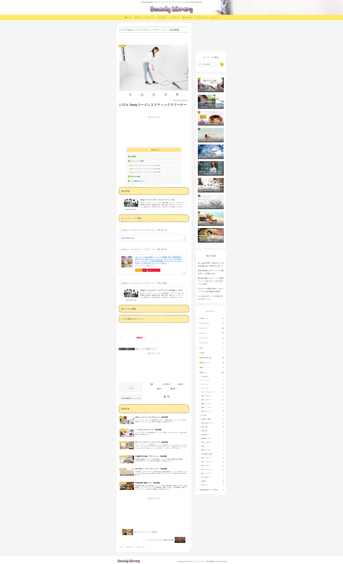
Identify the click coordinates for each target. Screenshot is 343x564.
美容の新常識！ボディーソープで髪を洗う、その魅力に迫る (210, 272)
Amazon (138, 270)
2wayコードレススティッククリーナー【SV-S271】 (145, 165)
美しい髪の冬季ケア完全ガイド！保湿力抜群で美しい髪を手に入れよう (210, 264)
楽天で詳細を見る (127, 238)
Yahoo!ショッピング (153, 270)
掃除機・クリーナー (151, 349)
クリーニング (141, 349)
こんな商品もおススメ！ (138, 181)
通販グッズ (131, 349)
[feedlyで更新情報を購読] (164, 396)
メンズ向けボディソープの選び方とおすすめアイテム (210, 297)
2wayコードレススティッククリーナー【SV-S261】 (145, 168)
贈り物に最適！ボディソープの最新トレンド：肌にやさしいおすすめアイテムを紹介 (210, 281)
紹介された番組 (135, 176)
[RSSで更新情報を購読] (168, 396)
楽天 (144, 270)
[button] (177, 94)
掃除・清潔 (123, 349)
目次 (152, 150)
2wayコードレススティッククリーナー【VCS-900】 (145, 172)
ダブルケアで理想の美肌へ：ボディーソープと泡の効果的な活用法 (210, 290)
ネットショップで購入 (137, 161)
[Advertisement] (154, 38)
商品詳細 (133, 156)
